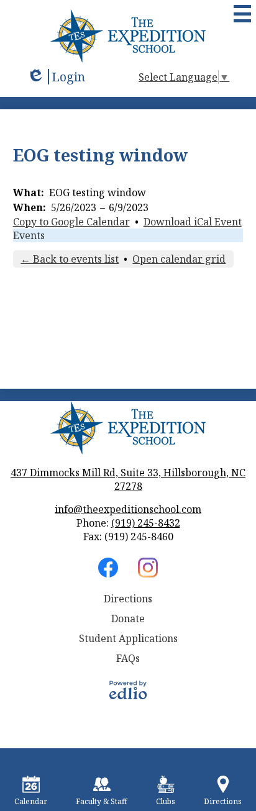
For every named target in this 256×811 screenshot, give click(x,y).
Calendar (30, 801)
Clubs (165, 801)
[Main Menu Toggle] (242, 13)
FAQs (128, 658)
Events (29, 235)
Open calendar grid (179, 259)
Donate (128, 618)
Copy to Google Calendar (71, 222)
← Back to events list (70, 259)
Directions (128, 598)
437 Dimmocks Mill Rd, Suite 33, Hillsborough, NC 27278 (128, 479)
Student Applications (128, 638)
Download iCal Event (193, 222)
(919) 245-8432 (145, 523)
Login (56, 76)
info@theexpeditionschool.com (128, 509)
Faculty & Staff (101, 801)
